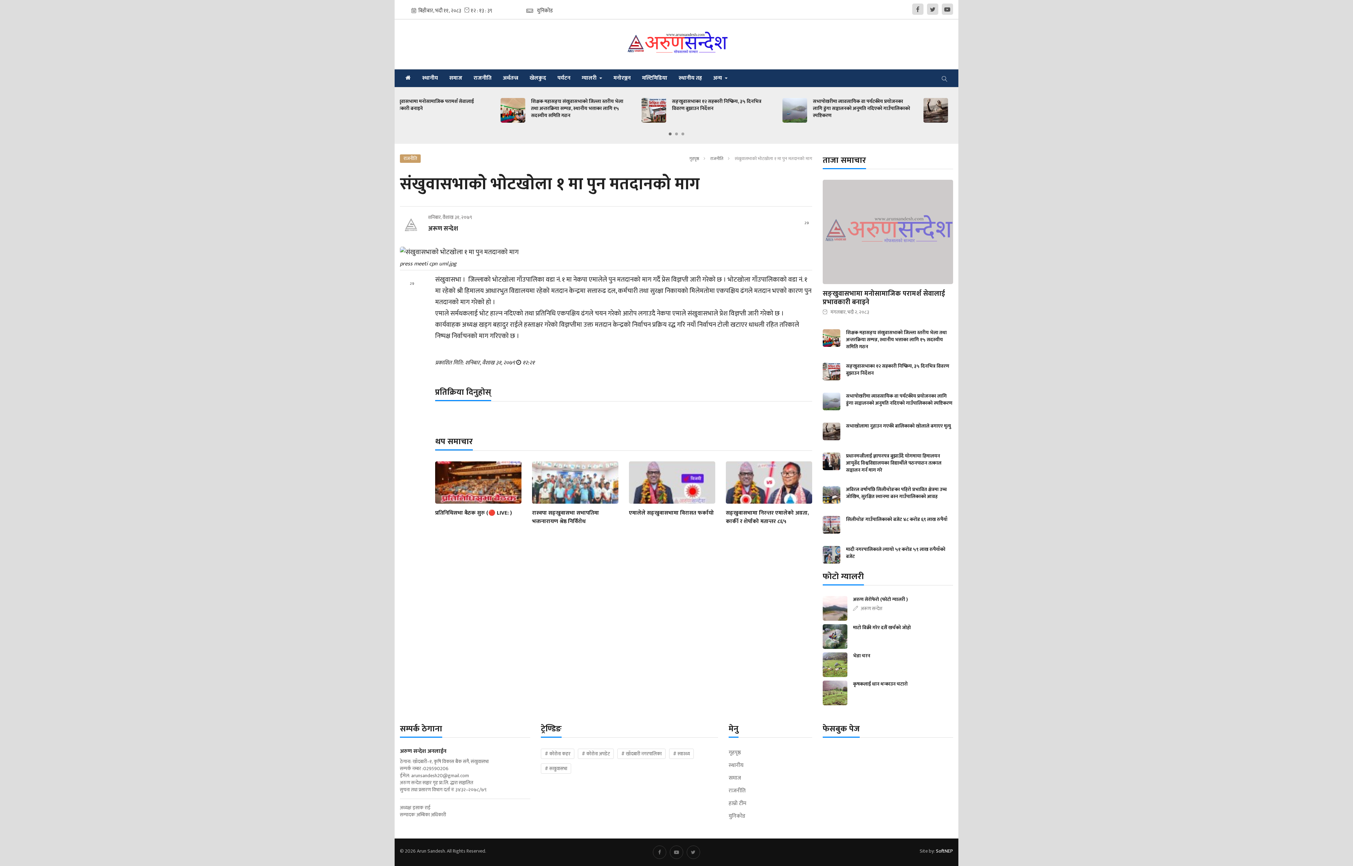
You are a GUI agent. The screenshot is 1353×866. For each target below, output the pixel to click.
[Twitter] (932, 9)
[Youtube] (947, 9)
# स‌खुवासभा (556, 768)
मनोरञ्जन (622, 78)
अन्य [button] (718, 78)
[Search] (944, 78)
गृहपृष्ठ (694, 158)
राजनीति (483, 78)
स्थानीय (430, 78)
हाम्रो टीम (737, 803)
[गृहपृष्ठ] (408, 78)
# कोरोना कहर (557, 754)
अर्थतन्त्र (510, 78)
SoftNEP (944, 851)
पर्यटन (563, 78)
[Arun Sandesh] (676, 44)
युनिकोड (737, 816)
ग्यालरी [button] (590, 78)
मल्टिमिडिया (654, 78)
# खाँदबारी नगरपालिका (641, 754)
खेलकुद (538, 78)
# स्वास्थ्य (681, 754)
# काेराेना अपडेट (596, 754)
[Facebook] (917, 9)
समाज (455, 78)
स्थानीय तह (690, 78)
